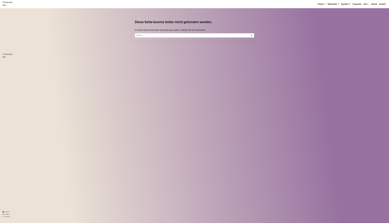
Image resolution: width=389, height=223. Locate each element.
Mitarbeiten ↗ (333, 4)
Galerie (374, 4)
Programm (357, 4)
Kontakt (382, 4)
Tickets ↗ (321, 4)
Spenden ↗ (346, 4)
